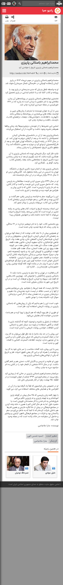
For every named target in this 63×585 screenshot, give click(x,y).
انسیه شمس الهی (35, 436)
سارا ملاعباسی (40, 441)
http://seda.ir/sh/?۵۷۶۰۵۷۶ (22, 73)
